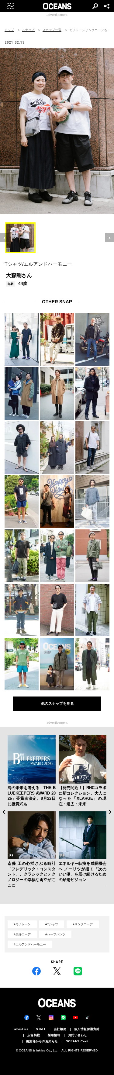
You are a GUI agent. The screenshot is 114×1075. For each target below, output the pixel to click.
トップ (9, 29)
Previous (4, 812)
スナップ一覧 (52, 29)
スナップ (28, 29)
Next (110, 812)
